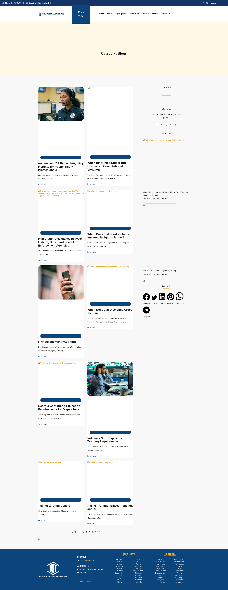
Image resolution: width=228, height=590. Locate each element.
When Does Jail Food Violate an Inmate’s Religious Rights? (109, 236)
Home (101, 13)
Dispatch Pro (134, 13)
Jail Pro (146, 13)
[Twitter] (162, 125)
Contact (155, 13)
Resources (166, 13)
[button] (146, 299)
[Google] (166, 125)
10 (98, 532)
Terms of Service (84, 582)
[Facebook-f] (203, 3)
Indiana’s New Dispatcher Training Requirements (104, 440)
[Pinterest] (176, 125)
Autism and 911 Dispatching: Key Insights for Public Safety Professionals (61, 167)
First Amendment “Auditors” (57, 341)
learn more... (42, 184)
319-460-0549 (87, 560)
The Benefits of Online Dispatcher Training (159, 271)
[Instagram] (206, 3)
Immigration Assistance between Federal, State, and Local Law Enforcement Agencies (60, 242)
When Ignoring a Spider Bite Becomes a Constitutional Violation (106, 166)
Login (213, 3)
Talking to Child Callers (54, 505)
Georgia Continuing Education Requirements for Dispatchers (59, 407)
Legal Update (120, 13)
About (109, 13)
